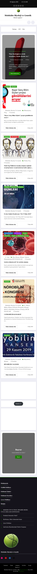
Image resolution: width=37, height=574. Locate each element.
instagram (17, 565)
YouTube (24, 565)
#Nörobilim (12, 309)
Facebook (6, 565)
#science (17, 309)
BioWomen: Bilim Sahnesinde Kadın (12, 519)
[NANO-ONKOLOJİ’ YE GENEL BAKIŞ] (18, 243)
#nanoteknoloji (8, 259)
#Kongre (26, 307)
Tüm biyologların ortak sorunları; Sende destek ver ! (19, 55)
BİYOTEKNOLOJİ (17, 259)
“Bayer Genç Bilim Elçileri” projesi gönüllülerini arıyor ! (18, 116)
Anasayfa (11, 51)
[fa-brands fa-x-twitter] (16, 6)
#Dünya (10, 307)
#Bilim (6, 307)
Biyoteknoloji (17, 233)
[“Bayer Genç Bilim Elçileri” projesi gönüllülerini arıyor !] (18, 96)
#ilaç (13, 257)
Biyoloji (14, 51)
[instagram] (20, 6)
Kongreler (21, 186)
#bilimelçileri (27, 110)
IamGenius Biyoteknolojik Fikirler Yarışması (14, 527)
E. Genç (7, 257)
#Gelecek (15, 307)
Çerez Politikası (5, 499)
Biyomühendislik (8, 233)
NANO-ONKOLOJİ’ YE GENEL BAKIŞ (16, 262)
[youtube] (23, 6)
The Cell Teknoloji (24, 569)
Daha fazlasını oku (15, 73)
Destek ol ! (18, 403)
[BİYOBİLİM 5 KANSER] (18, 345)
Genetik (24, 233)
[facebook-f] (14, 6)
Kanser (13, 235)
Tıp (27, 235)
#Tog (5, 112)
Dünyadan (19, 51)
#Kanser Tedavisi (24, 257)
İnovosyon (7, 235)
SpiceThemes (21, 571)
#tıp (29, 160)
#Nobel (26, 160)
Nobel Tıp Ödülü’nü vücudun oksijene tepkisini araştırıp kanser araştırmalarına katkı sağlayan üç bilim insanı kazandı (18, 167)
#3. (25, 305)
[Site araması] (29, 22)
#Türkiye (22, 309)
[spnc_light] (33, 22)
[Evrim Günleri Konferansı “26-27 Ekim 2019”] (18, 196)
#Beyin (28, 305)
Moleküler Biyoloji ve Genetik (18, 15)
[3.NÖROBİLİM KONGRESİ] (18, 291)
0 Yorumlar (12, 112)
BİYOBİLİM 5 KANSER (11, 364)
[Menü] (3, 22)
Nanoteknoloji (21, 235)
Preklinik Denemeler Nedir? (10, 515)
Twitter (11, 565)
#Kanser (17, 257)
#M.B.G (6, 309)
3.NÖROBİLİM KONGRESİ (12, 314)
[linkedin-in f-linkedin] (18, 6)
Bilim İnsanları (15, 136)
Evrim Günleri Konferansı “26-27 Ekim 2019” (17, 214)
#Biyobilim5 (27, 359)
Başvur (18, 457)
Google (29, 565)
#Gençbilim (21, 307)
